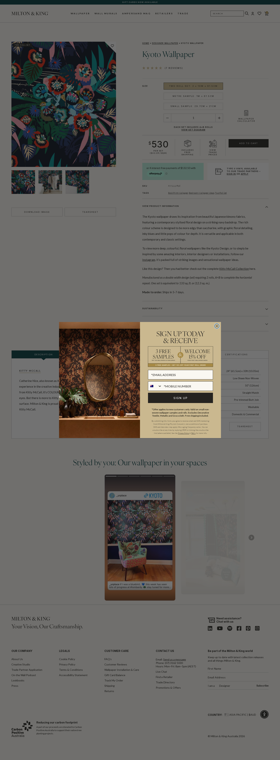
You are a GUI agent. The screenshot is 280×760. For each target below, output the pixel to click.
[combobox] (155, 386)
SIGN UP (181, 398)
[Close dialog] (216, 326)
